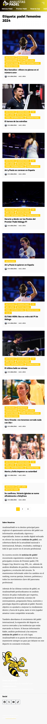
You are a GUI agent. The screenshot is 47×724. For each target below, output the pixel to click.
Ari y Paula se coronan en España (20, 170)
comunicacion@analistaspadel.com (17, 683)
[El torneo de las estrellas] (23, 96)
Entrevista (22, 57)
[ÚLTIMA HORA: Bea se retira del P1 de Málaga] (23, 289)
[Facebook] (4, 702)
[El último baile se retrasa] (23, 343)
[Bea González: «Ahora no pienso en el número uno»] (23, 42)
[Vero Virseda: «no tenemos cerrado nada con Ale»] (23, 392)
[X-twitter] (9, 702)
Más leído (29, 60)
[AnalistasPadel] (14, 3)
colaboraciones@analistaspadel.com (18, 689)
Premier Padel (12, 66)
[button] (42, 3)
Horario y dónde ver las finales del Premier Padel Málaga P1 (20, 220)
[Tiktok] (18, 702)
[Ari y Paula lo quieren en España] (23, 245)
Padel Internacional (30, 63)
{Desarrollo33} (11, 718)
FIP (21, 60)
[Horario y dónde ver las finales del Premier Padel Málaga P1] (23, 194)
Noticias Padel (12, 63)
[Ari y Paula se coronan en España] (23, 145)
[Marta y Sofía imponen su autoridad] (23, 446)
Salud (8, 313)
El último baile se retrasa (16, 368)
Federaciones (12, 60)
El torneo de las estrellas (16, 121)
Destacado (10, 57)
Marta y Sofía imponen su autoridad (21, 471)
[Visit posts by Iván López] (6, 76)
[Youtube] (13, 702)
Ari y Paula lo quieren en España (19, 265)
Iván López (13, 76)
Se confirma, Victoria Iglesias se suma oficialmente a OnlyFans (22, 494)
